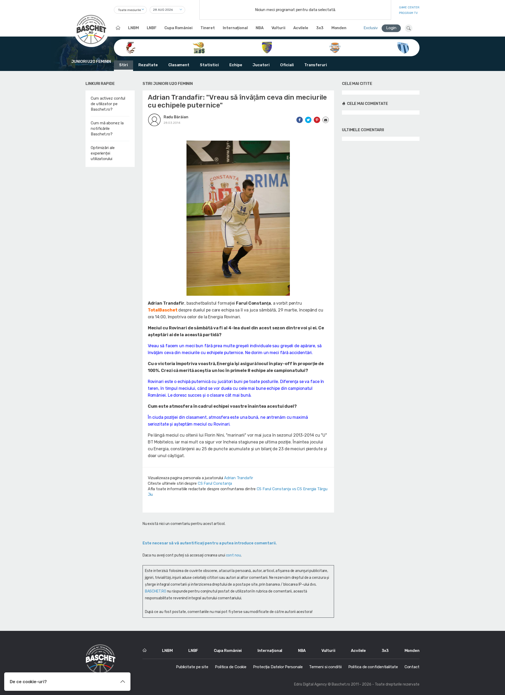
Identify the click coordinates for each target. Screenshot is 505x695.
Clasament (178, 65)
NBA (260, 27)
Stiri (123, 65)
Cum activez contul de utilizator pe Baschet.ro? (108, 104)
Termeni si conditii (325, 667)
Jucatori (260, 65)
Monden (338, 27)
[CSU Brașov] (403, 47)
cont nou (233, 555)
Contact (412, 667)
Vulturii (278, 27)
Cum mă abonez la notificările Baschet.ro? (107, 128)
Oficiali (287, 65)
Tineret (207, 27)
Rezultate (148, 65)
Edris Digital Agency (310, 684)
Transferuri (315, 65)
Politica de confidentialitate (373, 667)
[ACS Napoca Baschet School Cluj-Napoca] (199, 47)
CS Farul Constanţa (215, 483)
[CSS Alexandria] (267, 47)
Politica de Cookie (230, 667)
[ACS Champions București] (130, 47)
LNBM (133, 27)
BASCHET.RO (155, 591)
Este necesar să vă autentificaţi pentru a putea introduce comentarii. (210, 543)
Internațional (235, 27)
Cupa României (178, 27)
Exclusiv (370, 27)
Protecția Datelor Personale (277, 667)
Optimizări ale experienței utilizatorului (103, 153)
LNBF (152, 27)
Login (391, 27)
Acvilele (300, 27)
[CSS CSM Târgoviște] (335, 47)
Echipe (235, 65)
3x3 (320, 27)
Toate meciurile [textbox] (129, 10)
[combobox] (130, 10)
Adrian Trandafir (238, 478)
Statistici (209, 65)
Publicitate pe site (192, 667)
